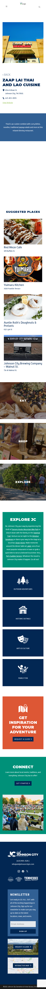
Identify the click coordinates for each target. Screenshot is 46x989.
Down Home (20, 543)
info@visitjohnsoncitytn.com (23, 864)
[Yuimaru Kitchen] (23, 269)
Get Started (22, 783)
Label (29, 546)
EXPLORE (23, 482)
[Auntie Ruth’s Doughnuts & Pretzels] (23, 307)
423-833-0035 (10, 98)
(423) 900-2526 (22, 861)
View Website (8, 103)
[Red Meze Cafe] (23, 231)
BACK (7, 74)
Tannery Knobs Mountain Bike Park (25, 529)
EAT (23, 400)
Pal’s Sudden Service (14, 556)
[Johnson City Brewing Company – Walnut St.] (23, 348)
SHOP (23, 441)
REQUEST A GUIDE (22, 739)
